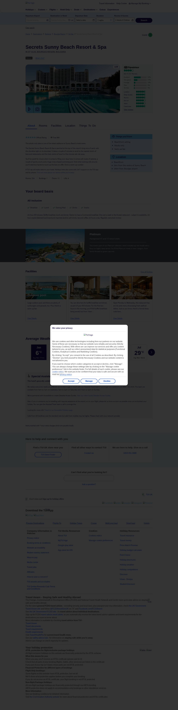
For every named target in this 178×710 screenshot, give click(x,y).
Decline (107, 381)
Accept (71, 381)
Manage (89, 381)
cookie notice (58, 372)
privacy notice (66, 374)
